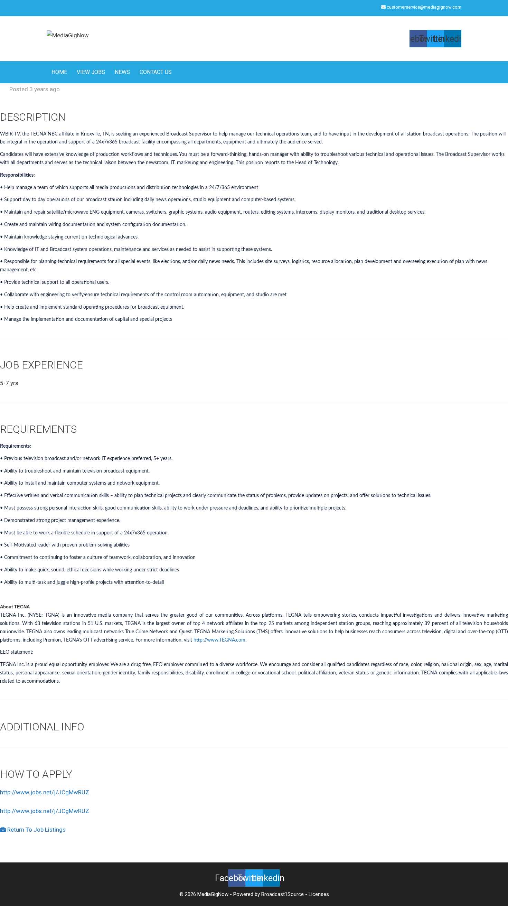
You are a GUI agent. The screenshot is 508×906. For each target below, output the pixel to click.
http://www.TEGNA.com (219, 640)
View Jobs (91, 72)
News (122, 72)
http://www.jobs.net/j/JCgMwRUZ (44, 792)
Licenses (319, 894)
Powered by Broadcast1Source (268, 894)
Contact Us (156, 72)
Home (59, 72)
